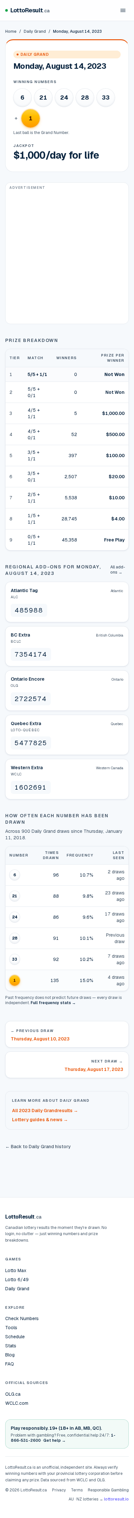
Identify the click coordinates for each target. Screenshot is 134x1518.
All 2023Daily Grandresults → (45, 1110)
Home (11, 31)
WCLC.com (16, 1403)
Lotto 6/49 (17, 1279)
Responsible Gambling (108, 1490)
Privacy (59, 1490)
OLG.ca (12, 1394)
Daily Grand (35, 31)
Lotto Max (15, 1270)
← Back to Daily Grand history (38, 1146)
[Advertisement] (67, 257)
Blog (10, 1355)
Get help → (54, 1440)
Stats (10, 1346)
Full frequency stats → (53, 1002)
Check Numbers (22, 1318)
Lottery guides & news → (40, 1120)
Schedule (15, 1337)
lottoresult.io (116, 1499)
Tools (11, 1327)
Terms (77, 1490)
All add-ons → (117, 570)
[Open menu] (123, 10)
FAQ (9, 1364)
